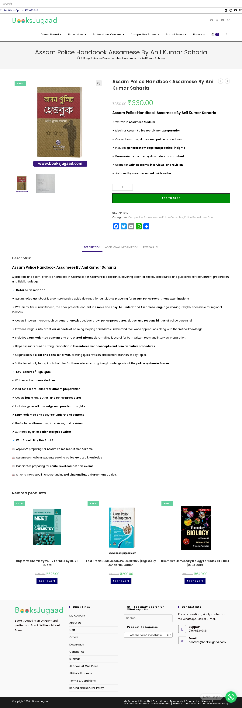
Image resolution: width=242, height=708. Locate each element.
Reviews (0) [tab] (150, 247)
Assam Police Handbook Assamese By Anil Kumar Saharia (129, 58)
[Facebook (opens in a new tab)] (225, 10)
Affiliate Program (80, 673)
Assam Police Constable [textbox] (147, 635)
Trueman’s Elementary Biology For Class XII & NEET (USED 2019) (195, 563)
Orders (73, 637)
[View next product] (227, 81)
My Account (77, 615)
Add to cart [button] (47, 581)
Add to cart (171, 198)
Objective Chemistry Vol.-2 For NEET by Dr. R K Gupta (47, 563)
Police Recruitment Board (200, 217)
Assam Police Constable (168, 217)
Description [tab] (92, 247)
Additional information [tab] (122, 247)
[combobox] (148, 635)
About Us (75, 623)
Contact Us (76, 652)
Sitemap (75, 659)
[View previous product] (220, 81)
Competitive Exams (140, 217)
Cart (72, 630)
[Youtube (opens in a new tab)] (235, 10)
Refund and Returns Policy (86, 688)
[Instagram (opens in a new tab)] (230, 10)
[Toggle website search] (226, 34)
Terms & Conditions (82, 681)
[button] (99, 83)
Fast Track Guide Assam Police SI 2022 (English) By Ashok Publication (121, 563)
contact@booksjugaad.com (207, 642)
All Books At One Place (84, 666)
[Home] (78, 58)
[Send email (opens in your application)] (240, 10)
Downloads (76, 644)
